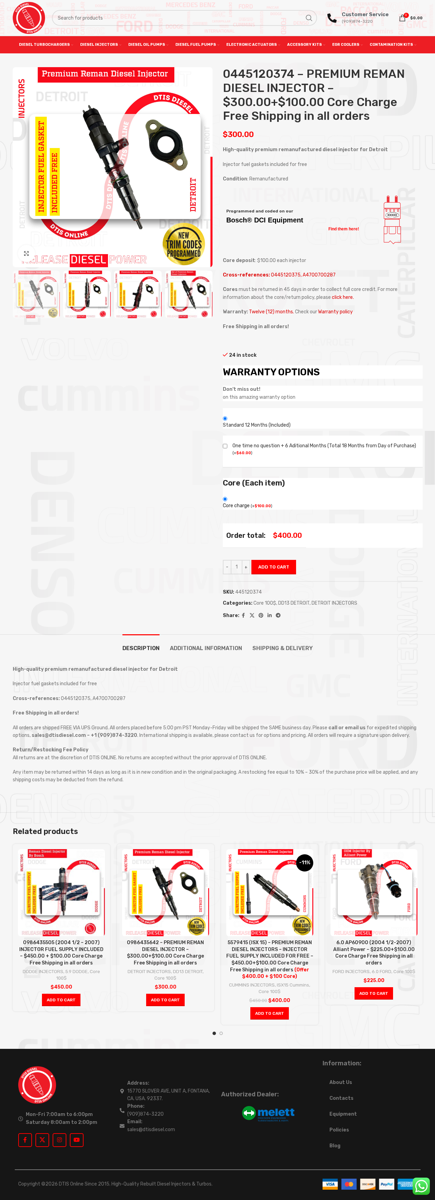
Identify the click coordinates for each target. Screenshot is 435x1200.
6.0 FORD (381, 971)
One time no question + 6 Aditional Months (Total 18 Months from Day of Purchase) (324, 446)
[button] (61, 1000)
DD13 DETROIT (293, 603)
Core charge (247, 506)
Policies (339, 1130)
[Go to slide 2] (221, 1033)
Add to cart (273, 567)
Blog (334, 1146)
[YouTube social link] (77, 1140)
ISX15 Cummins (293, 985)
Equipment (343, 1114)
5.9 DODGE (76, 971)
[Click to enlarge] (26, 253)
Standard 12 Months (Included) (257, 425)
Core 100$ (264, 603)
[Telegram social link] (278, 615)
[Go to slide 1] (214, 1033)
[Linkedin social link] (269, 615)
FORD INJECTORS (351, 971)
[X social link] (252, 615)
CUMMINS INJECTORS (252, 985)
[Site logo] (29, 18)
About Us (340, 1082)
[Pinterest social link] (261, 615)
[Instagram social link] (59, 1140)
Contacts (341, 1098)
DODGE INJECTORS (43, 971)
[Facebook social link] (243, 615)
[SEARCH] (309, 18)
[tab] (141, 644)
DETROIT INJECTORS (334, 603)
